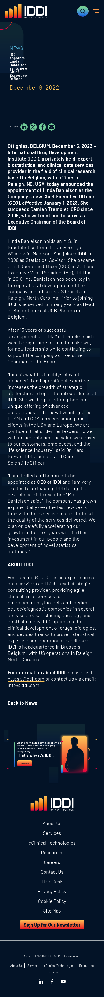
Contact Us (52, 872)
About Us (52, 823)
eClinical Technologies (52, 842)
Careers (52, 862)
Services (52, 833)
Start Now (25, 763)
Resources (52, 852)
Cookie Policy (52, 901)
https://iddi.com (26, 679)
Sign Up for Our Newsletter (52, 925)
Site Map (52, 910)
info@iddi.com (23, 685)
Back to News (22, 703)
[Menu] (96, 11)
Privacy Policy (52, 891)
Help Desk (52, 881)
